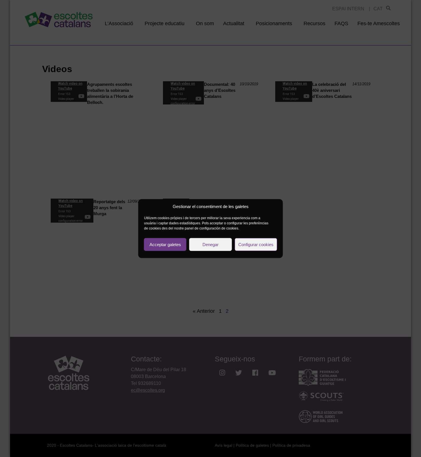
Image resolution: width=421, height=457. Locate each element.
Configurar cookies (256, 244)
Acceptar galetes (165, 244)
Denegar (210, 244)
